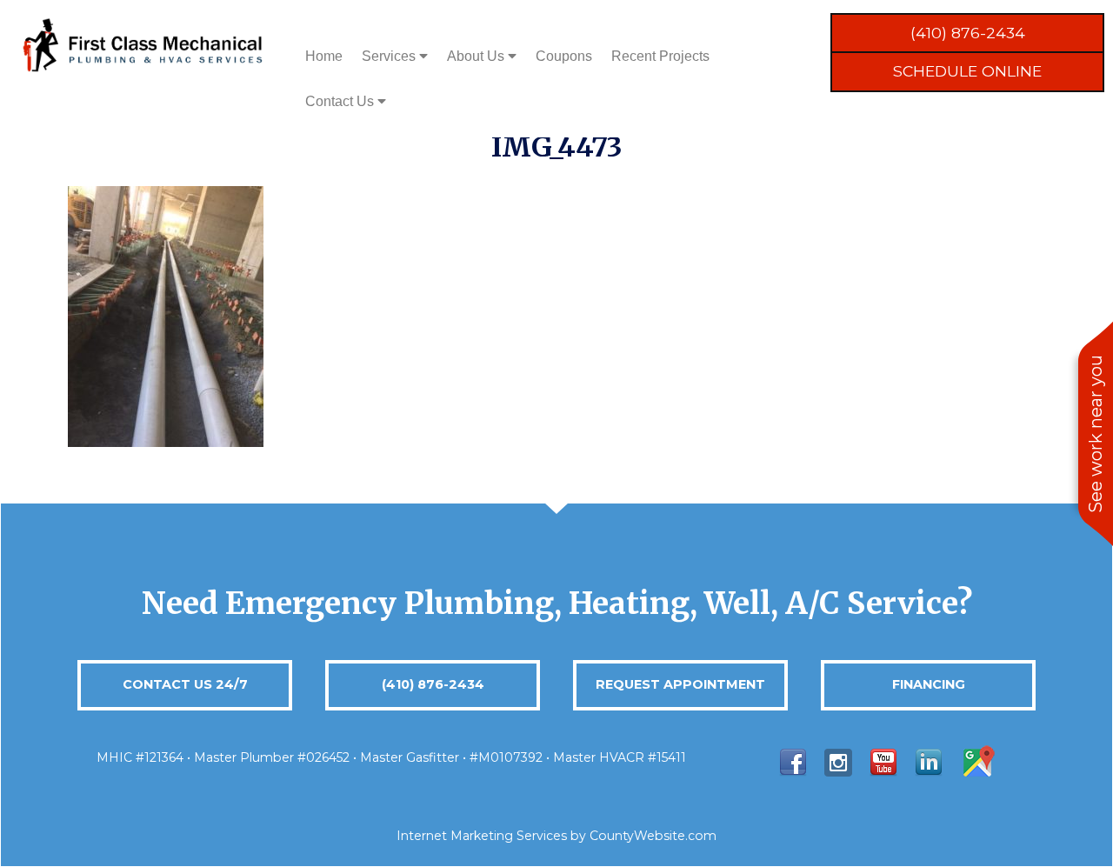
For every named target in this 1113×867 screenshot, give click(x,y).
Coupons (564, 56)
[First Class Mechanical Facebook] (793, 761)
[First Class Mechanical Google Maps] (977, 761)
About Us (477, 56)
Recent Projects (660, 56)
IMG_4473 (557, 147)
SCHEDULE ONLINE (967, 71)
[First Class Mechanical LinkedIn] (929, 761)
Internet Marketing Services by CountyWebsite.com (556, 836)
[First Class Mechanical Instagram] (838, 761)
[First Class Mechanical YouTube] (883, 761)
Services (390, 56)
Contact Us (341, 101)
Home (324, 56)
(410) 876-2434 (967, 32)
